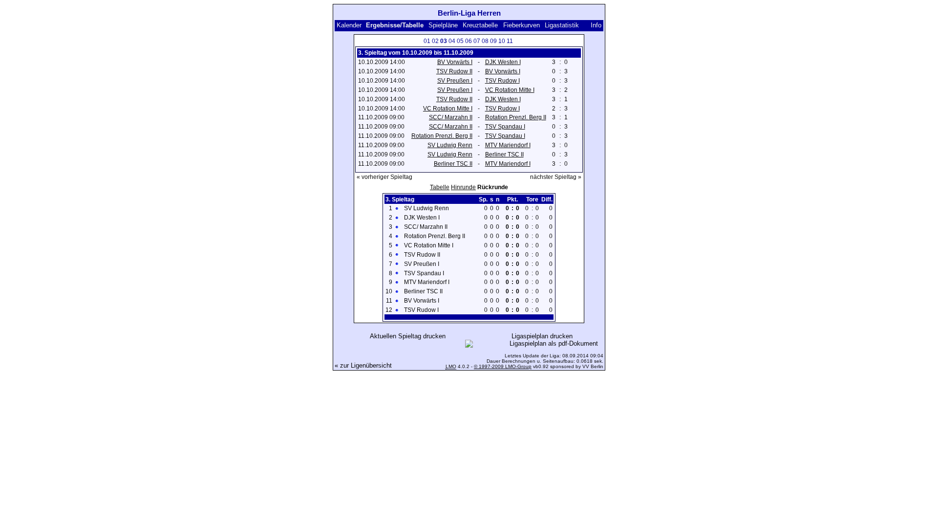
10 (501, 41)
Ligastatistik (562, 25)
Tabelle (439, 187)
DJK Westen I (503, 62)
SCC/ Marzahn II (450, 117)
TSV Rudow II (454, 71)
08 (485, 41)
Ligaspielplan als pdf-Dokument (554, 343)
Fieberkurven (521, 25)
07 (476, 41)
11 (510, 41)
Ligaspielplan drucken (542, 336)
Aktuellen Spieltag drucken (408, 336)
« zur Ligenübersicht (363, 365)
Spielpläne (443, 25)
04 (451, 41)
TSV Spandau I (505, 126)
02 (435, 41)
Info (596, 25)
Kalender (349, 25)
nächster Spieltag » (555, 177)
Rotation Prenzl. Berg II (515, 117)
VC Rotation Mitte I (509, 90)
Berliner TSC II (504, 154)
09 (493, 41)
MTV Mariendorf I (508, 145)
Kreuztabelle (480, 25)
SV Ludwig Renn (449, 145)
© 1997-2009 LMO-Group (503, 366)
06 (468, 41)
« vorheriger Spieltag (384, 177)
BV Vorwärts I (454, 62)
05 (460, 41)
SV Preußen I (454, 80)
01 (427, 41)
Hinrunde (463, 187)
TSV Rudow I (502, 80)
